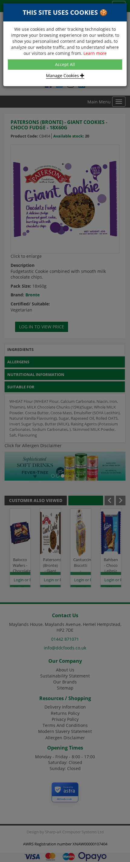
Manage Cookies (63, 75)
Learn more (95, 53)
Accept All (65, 64)
